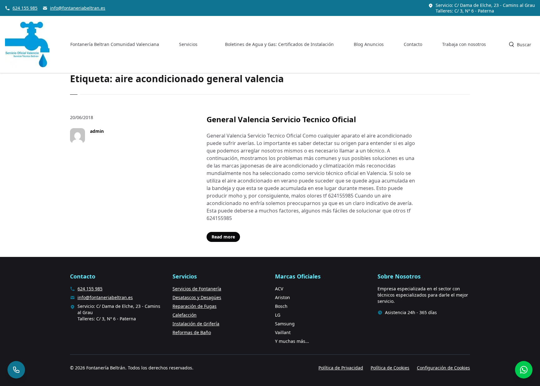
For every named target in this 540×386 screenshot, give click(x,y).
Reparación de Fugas (194, 306)
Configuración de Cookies (443, 368)
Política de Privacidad (340, 368)
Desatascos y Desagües (196, 297)
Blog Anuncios (369, 44)
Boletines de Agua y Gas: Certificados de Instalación (279, 44)
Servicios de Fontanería (196, 289)
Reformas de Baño (191, 332)
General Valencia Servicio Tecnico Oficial (281, 119)
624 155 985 (25, 8)
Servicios (188, 44)
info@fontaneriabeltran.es (77, 8)
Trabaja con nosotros (464, 44)
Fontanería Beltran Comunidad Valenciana (114, 44)
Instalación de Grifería (195, 324)
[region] (81, 336)
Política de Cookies (390, 368)
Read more (223, 237)
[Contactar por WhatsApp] (523, 369)
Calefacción (184, 315)
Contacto (413, 44)
